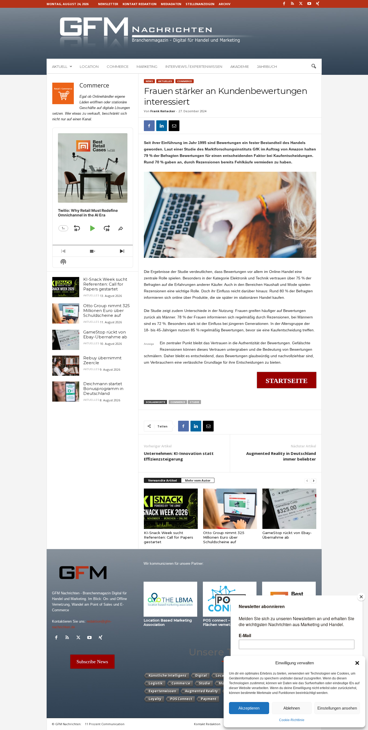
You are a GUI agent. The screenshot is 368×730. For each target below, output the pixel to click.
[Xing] (317, 4)
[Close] (361, 597)
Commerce (118, 66)
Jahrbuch (267, 66)
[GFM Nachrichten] (184, 33)
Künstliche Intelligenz (167, 675)
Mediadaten (171, 4)
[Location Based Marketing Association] (170, 599)
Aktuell (59, 66)
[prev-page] (307, 480)
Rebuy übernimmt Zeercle (102, 360)
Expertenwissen (162, 691)
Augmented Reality (201, 691)
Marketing (147, 66)
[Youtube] (309, 4)
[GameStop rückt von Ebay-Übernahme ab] (289, 509)
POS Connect (181, 699)
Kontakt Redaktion (140, 4)
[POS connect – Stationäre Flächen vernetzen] (230, 599)
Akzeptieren (248, 708)
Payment (208, 699)
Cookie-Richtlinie (291, 720)
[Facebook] (284, 4)
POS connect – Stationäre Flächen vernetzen (226, 622)
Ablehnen (291, 708)
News (149, 81)
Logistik (156, 683)
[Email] (174, 125)
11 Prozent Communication (104, 724)
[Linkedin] (161, 125)
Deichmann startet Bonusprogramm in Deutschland (103, 388)
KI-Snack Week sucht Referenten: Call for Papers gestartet (168, 537)
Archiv (224, 4)
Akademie (239, 66)
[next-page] (313, 480)
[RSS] (292, 4)
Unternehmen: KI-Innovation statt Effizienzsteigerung (179, 456)
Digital (201, 675)
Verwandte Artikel (162, 480)
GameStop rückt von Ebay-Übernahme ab (287, 535)
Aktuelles (165, 81)
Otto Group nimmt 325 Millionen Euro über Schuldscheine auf (223, 537)
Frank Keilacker (162, 111)
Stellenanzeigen (200, 4)
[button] (357, 663)
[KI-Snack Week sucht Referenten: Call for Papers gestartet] (171, 509)
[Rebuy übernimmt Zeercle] (65, 366)
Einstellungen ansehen (337, 708)
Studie (194, 402)
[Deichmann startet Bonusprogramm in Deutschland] (65, 391)
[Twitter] (301, 4)
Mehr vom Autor (197, 480)
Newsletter (108, 4)
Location (89, 66)
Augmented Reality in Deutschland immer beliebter (281, 456)
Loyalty (155, 699)
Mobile (225, 683)
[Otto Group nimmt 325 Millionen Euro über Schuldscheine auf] (230, 509)
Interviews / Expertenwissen (193, 66)
